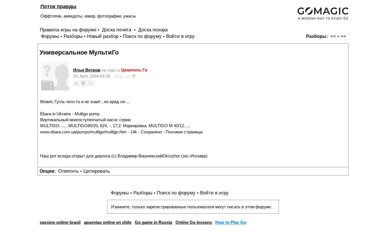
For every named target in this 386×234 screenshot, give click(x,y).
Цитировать (96, 171)
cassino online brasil (60, 222)
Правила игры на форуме (68, 29)
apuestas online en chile (107, 222)
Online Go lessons (193, 222)
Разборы (73, 36)
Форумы (50, 36)
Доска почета (117, 29)
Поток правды (58, 6)
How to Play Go (230, 222)
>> (343, 36)
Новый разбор (102, 36)
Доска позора (153, 29)
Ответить (68, 171)
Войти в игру (180, 36)
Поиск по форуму (142, 36)
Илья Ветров (86, 70)
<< (333, 36)
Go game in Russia (153, 222)
